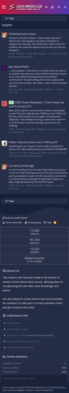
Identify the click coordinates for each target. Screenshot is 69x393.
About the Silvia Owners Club (23, 341)
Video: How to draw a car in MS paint (33, 142)
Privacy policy (34, 222)
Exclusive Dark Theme (16, 217)
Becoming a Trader (18, 329)
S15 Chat (13, 92)
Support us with (30, 335)
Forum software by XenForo (27, 387)
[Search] (65, 7)
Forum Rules (14, 323)
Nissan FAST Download (20, 347)
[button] (4, 7)
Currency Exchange (21, 166)
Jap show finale (19, 66)
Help (49, 222)
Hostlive (20, 390)
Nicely (12, 53)
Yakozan (13, 152)
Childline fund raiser (22, 34)
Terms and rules (14, 222)
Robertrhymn (34, 258)
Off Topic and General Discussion (26, 155)
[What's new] (59, 7)
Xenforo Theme (39, 390)
